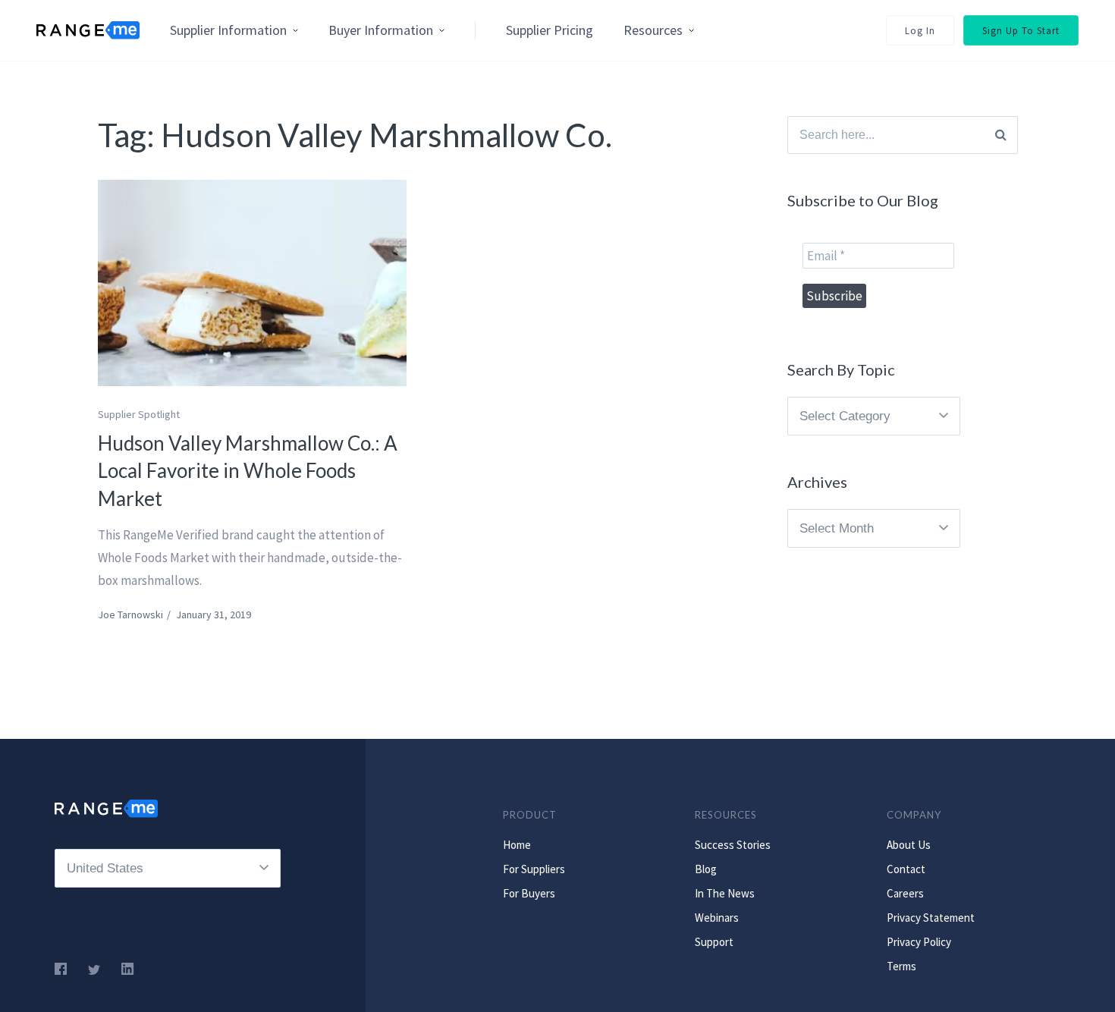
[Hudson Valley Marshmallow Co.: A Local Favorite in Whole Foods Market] (252, 283)
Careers (905, 893)
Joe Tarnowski (130, 614)
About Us (909, 845)
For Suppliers (534, 869)
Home (517, 845)
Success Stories (733, 845)
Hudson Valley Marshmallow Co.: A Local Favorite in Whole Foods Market (247, 471)
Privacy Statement (931, 917)
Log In (920, 30)
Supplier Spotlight (139, 414)
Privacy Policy (919, 942)
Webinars (717, 917)
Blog (706, 869)
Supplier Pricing (549, 30)
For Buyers (529, 893)
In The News (725, 893)
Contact (906, 869)
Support (714, 942)
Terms (901, 966)
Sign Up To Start (1021, 30)
